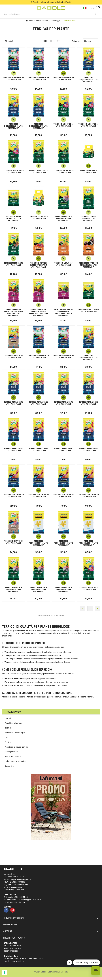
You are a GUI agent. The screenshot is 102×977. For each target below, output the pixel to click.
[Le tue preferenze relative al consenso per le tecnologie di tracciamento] (4, 972)
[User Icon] (92, 8)
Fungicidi (8, 737)
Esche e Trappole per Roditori (15, 761)
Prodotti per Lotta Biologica (15, 733)
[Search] (96, 14)
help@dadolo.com (16, 890)
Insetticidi (8, 728)
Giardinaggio (14, 712)
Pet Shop (8, 742)
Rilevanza (90, 41)
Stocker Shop (9, 766)
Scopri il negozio (11, 951)
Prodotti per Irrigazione (13, 723)
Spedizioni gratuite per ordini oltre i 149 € (52, 2)
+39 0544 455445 (14, 887)
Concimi (8, 718)
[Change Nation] (86, 8)
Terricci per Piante (11, 752)
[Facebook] (6, 910)
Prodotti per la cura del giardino (16, 747)
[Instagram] (12, 910)
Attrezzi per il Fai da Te (13, 756)
